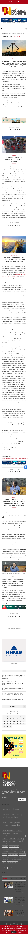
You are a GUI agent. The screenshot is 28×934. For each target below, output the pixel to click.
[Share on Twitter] (12, 129)
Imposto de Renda (14, 843)
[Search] (23, 28)
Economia (19, 830)
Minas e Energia (6, 851)
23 (7, 723)
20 (20, 721)
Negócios (22, 854)
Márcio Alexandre (13, 854)
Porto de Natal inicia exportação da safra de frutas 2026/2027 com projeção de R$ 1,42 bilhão (13, 683)
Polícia (14, 857)
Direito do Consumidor (8, 830)
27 (20, 723)
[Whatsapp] (9, 1)
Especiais (20, 838)
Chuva (13, 819)
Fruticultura (12, 841)
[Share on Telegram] (15, 129)
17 (10, 721)
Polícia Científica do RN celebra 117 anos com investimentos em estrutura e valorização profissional (13, 677)
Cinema (4, 822)
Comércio (17, 822)
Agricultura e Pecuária (8, 814)
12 (17, 718)
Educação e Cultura (7, 835)
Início (10, 33)
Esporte (5, 841)
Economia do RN (6, 833)
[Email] (18, 1)
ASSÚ (4, 817)
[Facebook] (14, 924)
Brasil (16, 817)
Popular (22, 878)
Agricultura (18, 809)
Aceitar (13, 932)
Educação (15, 833)
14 (23, 718)
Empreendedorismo (19, 835)
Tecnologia (21, 865)
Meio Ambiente (18, 849)
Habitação (5, 843)
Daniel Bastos (6, 827)
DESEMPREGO (15, 827)
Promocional (6, 859)
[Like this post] (8, 129)
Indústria (5, 846)
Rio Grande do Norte (17, 859)
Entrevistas (12, 838)
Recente (5, 878)
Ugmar (10, 867)
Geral (20, 841)
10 (10, 718)
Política (21, 857)
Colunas (11, 822)
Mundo (4, 854)
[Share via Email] (19, 129)
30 (7, 726)
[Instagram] (11, 1)
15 (4, 721)
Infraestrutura (14, 846)
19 (17, 721)
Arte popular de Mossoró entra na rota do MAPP (19, 912)
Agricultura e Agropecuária (9, 812)
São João (14, 865)
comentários (14, 878)
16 (7, 721)
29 (4, 726)
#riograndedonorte (8, 809)
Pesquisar (4, 797)
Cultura (20, 825)
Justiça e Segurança (7, 849)
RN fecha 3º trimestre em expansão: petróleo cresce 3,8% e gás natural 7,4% (14, 259)
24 (10, 723)
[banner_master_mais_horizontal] (14, 19)
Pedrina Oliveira (6, 857)
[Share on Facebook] (10, 129)
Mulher (22, 851)
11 (14, 718)
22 (4, 723)
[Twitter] (15, 1)
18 (14, 721)
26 (17, 723)
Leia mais (20, 932)
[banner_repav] (14, 119)
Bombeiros (10, 817)
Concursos (5, 825)
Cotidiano (13, 825)
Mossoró (15, 851)
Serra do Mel (6, 865)
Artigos (18, 814)
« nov (3, 729)
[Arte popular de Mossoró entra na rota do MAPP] (8, 913)
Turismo (5, 867)
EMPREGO (5, 838)
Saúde (4, 862)
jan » (7, 729)
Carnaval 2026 (6, 819)
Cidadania (19, 819)
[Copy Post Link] (17, 129)
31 (10, 726)
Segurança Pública (12, 862)
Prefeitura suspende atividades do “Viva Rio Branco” (14, 159)
